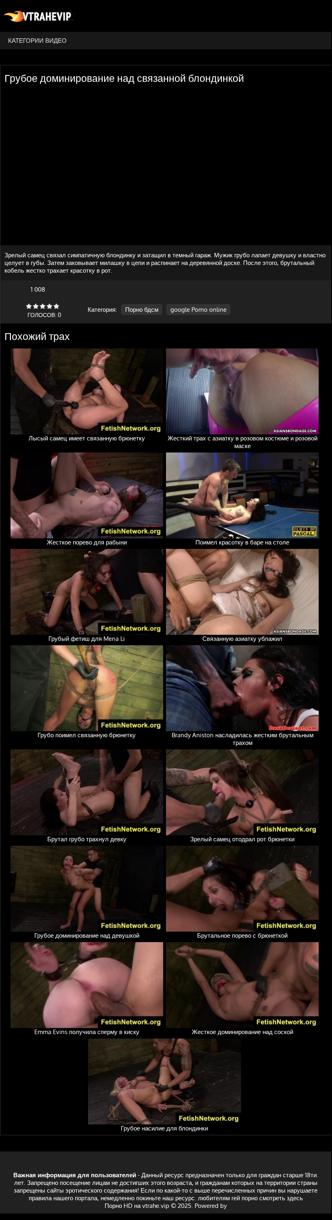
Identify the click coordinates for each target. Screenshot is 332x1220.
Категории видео (37, 40)
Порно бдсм (141, 309)
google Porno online (198, 309)
